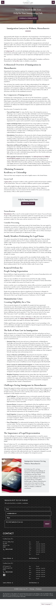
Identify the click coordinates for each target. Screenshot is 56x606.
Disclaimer (39, 589)
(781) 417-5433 (9, 549)
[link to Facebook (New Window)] (4, 575)
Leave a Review (7, 558)
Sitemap (32, 589)
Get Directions (33, 558)
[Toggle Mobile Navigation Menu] (53, 2)
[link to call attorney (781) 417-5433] (2, 2)
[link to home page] (28, 2)
